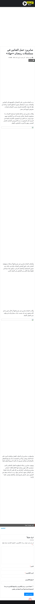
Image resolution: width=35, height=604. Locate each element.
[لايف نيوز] (28, 3)
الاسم (32, 566)
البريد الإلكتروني (29, 573)
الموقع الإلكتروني (29, 579)
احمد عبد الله (29, 57)
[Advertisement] (17, 26)
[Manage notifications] (30, 599)
